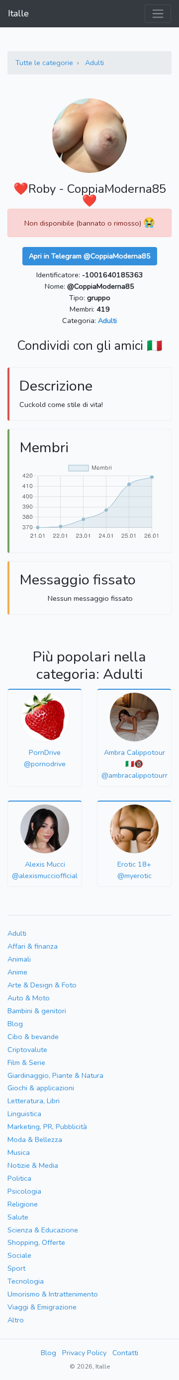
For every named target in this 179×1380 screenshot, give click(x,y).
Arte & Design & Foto (42, 985)
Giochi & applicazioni (40, 1088)
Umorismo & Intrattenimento (52, 1294)
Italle (18, 13)
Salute (17, 1217)
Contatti (125, 1353)
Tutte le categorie (44, 63)
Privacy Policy (84, 1353)
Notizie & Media (32, 1165)
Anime (17, 972)
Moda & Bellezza (34, 1139)
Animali (19, 959)
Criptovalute (27, 1050)
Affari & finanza (32, 946)
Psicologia (24, 1191)
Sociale (19, 1255)
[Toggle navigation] (158, 13)
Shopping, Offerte (36, 1242)
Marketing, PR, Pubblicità (47, 1127)
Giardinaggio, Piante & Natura (55, 1075)
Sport (16, 1268)
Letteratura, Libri (33, 1101)
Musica (18, 1152)
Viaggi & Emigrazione (42, 1307)
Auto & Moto (28, 998)
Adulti (94, 63)
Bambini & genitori (36, 1011)
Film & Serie (26, 1062)
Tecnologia (25, 1281)
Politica (19, 1178)
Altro (15, 1320)
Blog (15, 1024)
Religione (22, 1204)
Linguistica (24, 1114)
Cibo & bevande (33, 1037)
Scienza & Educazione (42, 1230)
